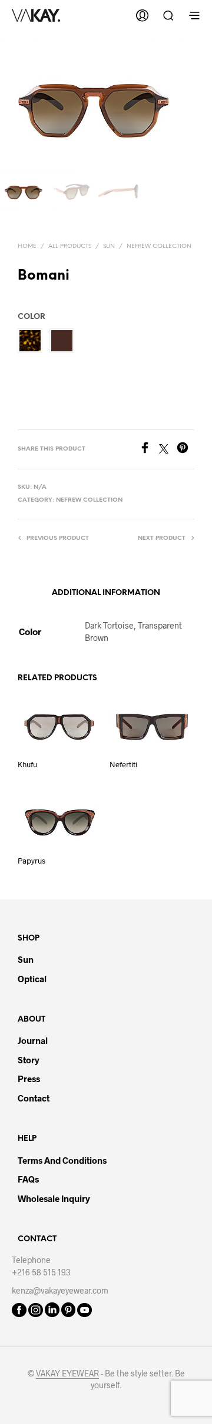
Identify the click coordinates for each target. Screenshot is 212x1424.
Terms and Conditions (62, 1160)
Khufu (27, 764)
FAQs (28, 1179)
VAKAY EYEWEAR (67, 1373)
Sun (109, 246)
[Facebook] (149, 449)
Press (29, 1078)
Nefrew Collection (159, 246)
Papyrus (31, 860)
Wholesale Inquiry (54, 1198)
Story (28, 1059)
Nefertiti (123, 764)
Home (27, 246)
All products (69, 246)
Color (31, 317)
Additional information (106, 593)
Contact (33, 1098)
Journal (33, 1040)
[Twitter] (168, 449)
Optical (32, 978)
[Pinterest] (185, 449)
